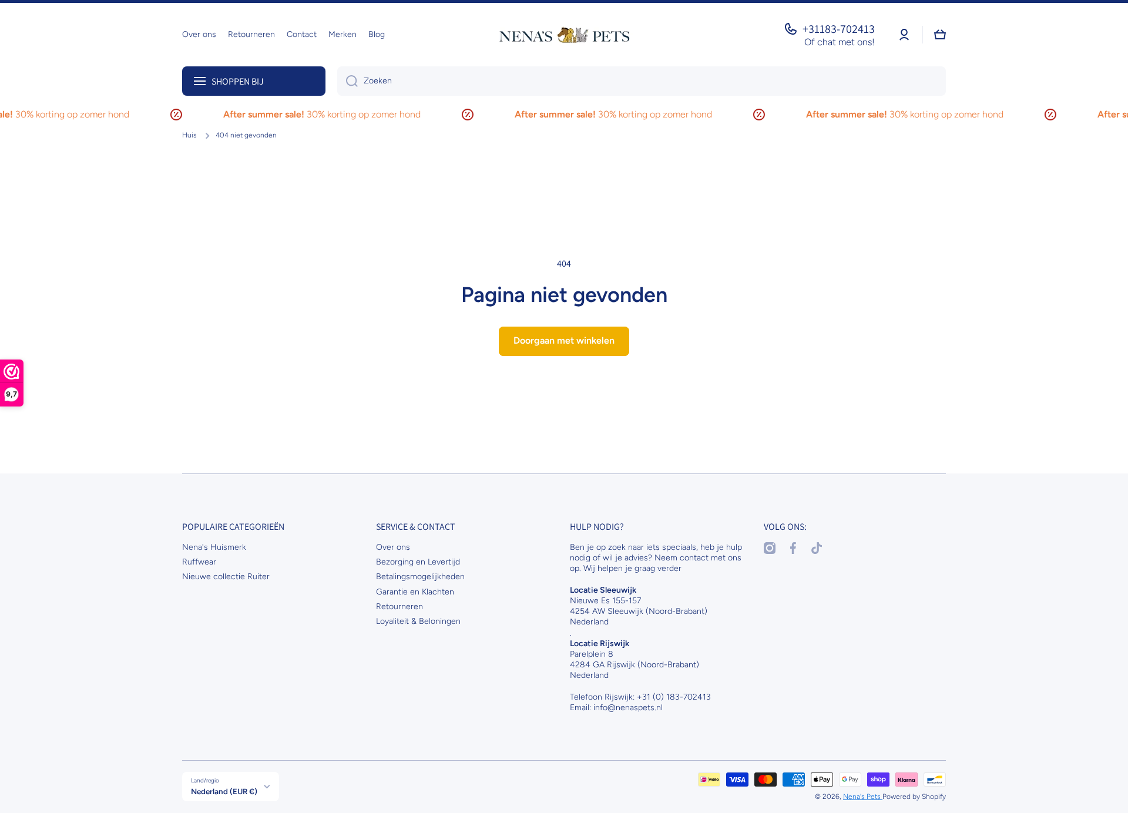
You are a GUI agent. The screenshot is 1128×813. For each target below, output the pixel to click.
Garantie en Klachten (415, 592)
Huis (189, 135)
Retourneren (399, 607)
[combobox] (641, 81)
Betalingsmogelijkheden (420, 577)
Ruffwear (199, 562)
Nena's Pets (862, 796)
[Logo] (564, 35)
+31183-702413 (839, 28)
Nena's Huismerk (214, 547)
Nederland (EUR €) (224, 791)
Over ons (393, 547)
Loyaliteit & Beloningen (418, 621)
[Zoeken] (347, 81)
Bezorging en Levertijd (418, 562)
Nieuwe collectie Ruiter (226, 577)
